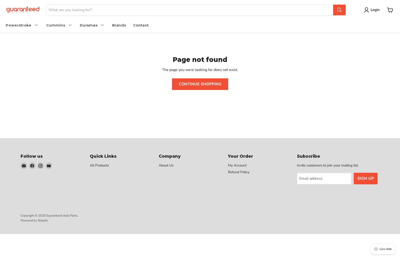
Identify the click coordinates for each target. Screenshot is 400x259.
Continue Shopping (200, 84)
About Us (166, 165)
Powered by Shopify (34, 220)
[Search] (339, 10)
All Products (99, 165)
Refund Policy (239, 172)
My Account (237, 165)
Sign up (365, 178)
